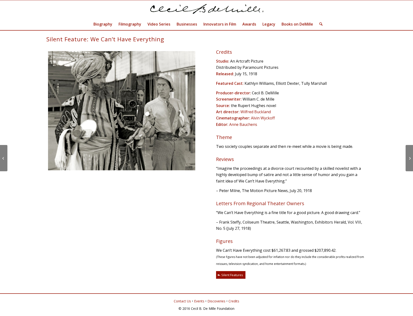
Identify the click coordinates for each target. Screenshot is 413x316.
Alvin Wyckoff (263, 118)
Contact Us (182, 301)
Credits (233, 301)
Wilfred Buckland (255, 111)
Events (199, 301)
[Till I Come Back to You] (409, 158)
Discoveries (216, 301)
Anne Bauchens (243, 124)
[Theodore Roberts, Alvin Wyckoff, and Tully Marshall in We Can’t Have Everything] (121, 110)
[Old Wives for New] (3, 158)
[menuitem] (102, 24)
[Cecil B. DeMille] (206, 9)
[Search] (319, 24)
